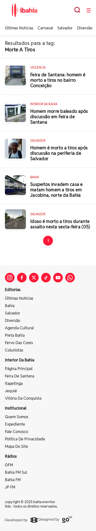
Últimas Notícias (19, 28)
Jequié (11, 390)
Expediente (15, 424)
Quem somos (16, 416)
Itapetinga (14, 383)
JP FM (10, 487)
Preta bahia (15, 335)
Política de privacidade (25, 439)
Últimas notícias (19, 298)
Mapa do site (16, 446)
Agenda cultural (19, 328)
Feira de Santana (19, 376)
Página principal (18, 368)
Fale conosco (16, 431)
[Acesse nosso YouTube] (58, 277)
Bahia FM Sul (16, 472)
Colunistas (14, 350)
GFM (9, 465)
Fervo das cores (19, 342)
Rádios (11, 456)
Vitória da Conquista (23, 398)
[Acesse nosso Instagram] (10, 277)
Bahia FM (13, 479)
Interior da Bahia (19, 360)
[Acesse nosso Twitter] (34, 277)
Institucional (15, 408)
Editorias (12, 289)
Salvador (65, 28)
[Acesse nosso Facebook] (22, 277)
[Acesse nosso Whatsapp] (70, 277)
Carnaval (45, 28)
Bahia (10, 305)
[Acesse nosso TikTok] (46, 277)
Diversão (84, 28)
